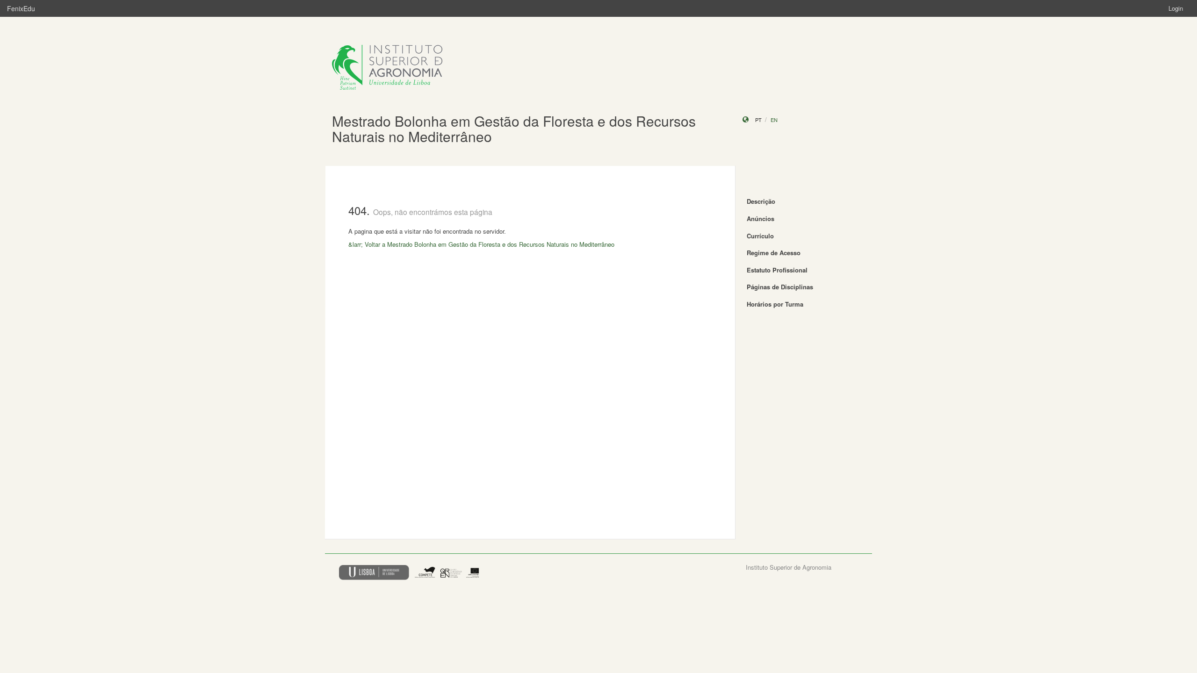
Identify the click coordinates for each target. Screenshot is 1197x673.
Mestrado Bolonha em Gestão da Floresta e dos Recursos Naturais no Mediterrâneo (514, 128)
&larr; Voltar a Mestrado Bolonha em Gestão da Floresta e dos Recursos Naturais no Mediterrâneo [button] (481, 244)
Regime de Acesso (773, 252)
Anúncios (760, 218)
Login (1175, 8)
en (774, 119)
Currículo (760, 235)
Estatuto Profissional (777, 269)
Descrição (761, 201)
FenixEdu (21, 8)
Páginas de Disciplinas (780, 286)
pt (758, 119)
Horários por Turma (775, 304)
